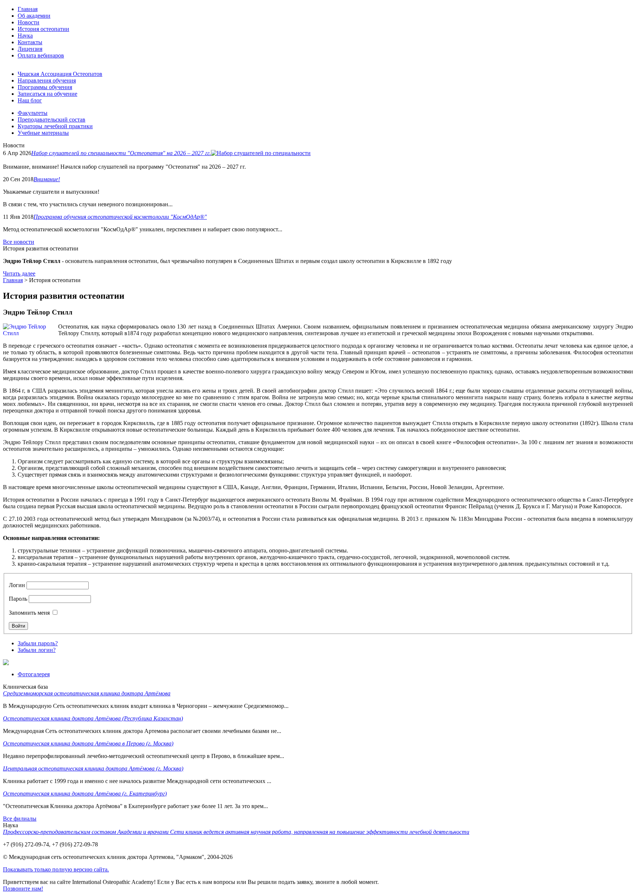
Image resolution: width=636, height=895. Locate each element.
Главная (13, 280)
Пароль (18, 599)
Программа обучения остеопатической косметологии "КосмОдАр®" (120, 217)
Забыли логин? (37, 650)
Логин (17, 585)
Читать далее (19, 273)
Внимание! (46, 179)
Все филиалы (19, 818)
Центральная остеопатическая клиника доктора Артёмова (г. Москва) (93, 768)
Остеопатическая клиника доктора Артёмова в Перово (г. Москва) (88, 743)
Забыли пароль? (38, 643)
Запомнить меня (29, 613)
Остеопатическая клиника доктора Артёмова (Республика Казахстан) (93, 718)
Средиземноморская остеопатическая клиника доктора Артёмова (86, 693)
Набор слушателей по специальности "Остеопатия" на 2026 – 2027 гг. (121, 153)
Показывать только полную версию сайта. (56, 869)
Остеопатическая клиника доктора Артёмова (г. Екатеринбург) (85, 793)
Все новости (18, 242)
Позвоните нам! (23, 888)
